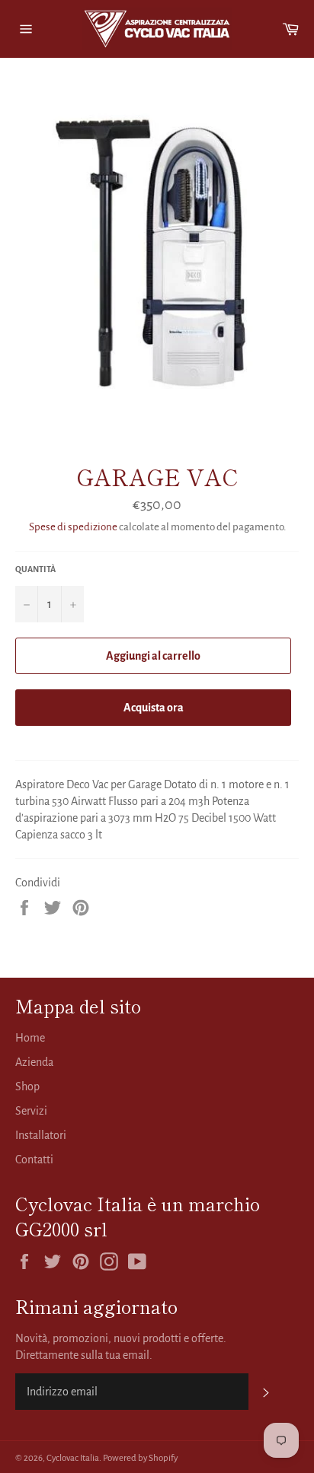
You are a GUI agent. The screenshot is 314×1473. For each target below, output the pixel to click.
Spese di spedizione (73, 527)
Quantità (35, 569)
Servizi (31, 1111)
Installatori (40, 1135)
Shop (27, 1086)
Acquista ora (153, 708)
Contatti (34, 1159)
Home (30, 1038)
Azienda (34, 1062)
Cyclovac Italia (72, 1458)
